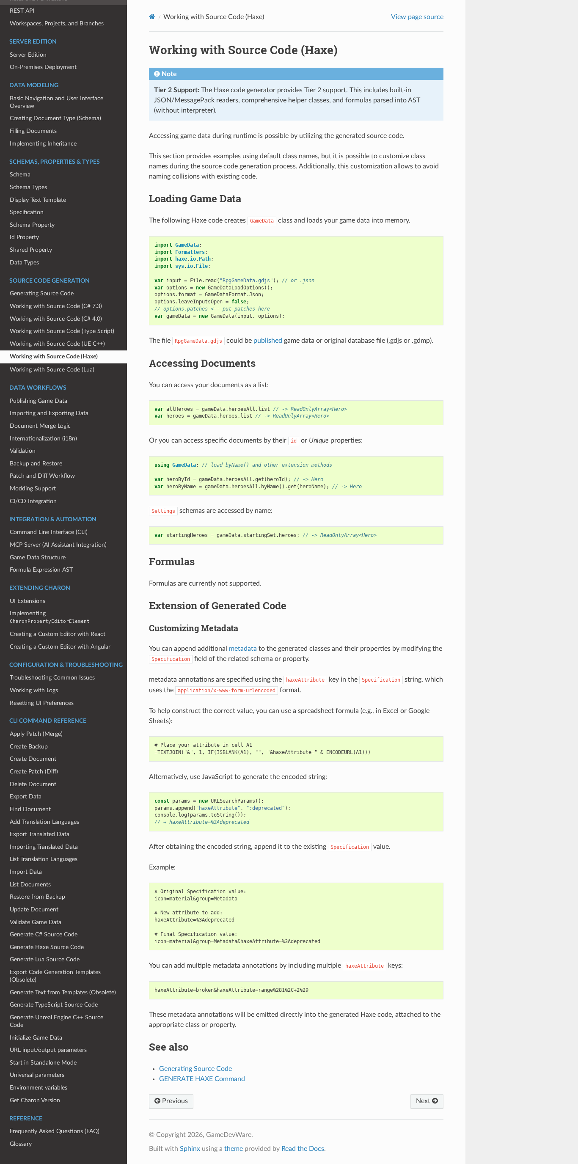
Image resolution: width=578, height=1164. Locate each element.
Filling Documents (33, 131)
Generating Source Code (42, 293)
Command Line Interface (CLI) (49, 532)
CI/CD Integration (33, 501)
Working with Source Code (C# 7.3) (56, 306)
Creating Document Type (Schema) (55, 118)
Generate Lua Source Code (45, 959)
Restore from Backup (37, 897)
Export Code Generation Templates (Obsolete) (55, 976)
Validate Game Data (35, 922)
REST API (22, 11)
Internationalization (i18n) (43, 438)
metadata (243, 648)
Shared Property (31, 250)
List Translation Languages (43, 859)
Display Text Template (38, 200)
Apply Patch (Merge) (36, 734)
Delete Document (33, 784)
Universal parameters (37, 1075)
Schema (20, 174)
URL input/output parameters (48, 1050)
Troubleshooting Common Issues (52, 677)
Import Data (26, 872)
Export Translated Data (39, 834)
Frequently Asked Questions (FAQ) (54, 1131)
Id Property (24, 237)
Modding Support (33, 488)
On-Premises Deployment (43, 67)
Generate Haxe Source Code (47, 947)
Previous (174, 1101)
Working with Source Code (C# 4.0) (56, 319)
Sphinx (190, 1148)
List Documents (30, 884)
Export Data (25, 796)
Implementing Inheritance (43, 143)
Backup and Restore (36, 463)
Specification (27, 212)
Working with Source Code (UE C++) (57, 344)
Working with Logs (34, 690)
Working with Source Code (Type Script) (62, 331)
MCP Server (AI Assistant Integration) (58, 545)
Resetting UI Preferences (42, 703)
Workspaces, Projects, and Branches (57, 23)
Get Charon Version (35, 1100)
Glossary (21, 1144)
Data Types (24, 262)
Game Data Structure (38, 557)
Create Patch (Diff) (34, 771)
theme (233, 1148)
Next (424, 1101)
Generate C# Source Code (43, 934)
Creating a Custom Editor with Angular (60, 647)
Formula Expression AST (41, 570)
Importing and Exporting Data (49, 413)
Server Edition (28, 55)
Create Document (33, 759)
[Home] (152, 16)
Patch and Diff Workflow (42, 476)
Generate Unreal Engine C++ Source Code (56, 1021)
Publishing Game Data (38, 401)
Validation (23, 451)
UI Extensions (27, 601)
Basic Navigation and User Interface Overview (56, 102)
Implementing (50, 617)
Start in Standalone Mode (43, 1062)
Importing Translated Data (44, 847)
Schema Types (28, 187)
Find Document (30, 809)
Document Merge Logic (40, 426)
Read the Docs (302, 1148)
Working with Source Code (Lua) (52, 369)
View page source (417, 17)
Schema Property (32, 225)
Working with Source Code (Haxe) (54, 356)
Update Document (34, 909)
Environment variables (38, 1087)
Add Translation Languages (44, 822)
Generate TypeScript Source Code (54, 1005)
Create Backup (29, 746)
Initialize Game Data (36, 1038)
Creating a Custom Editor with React (57, 634)
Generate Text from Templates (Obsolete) (63, 992)
